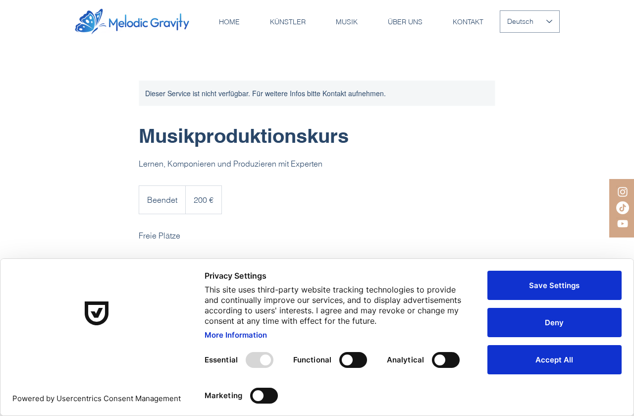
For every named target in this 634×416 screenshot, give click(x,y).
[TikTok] (622, 207)
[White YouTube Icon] (622, 223)
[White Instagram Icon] (622, 191)
